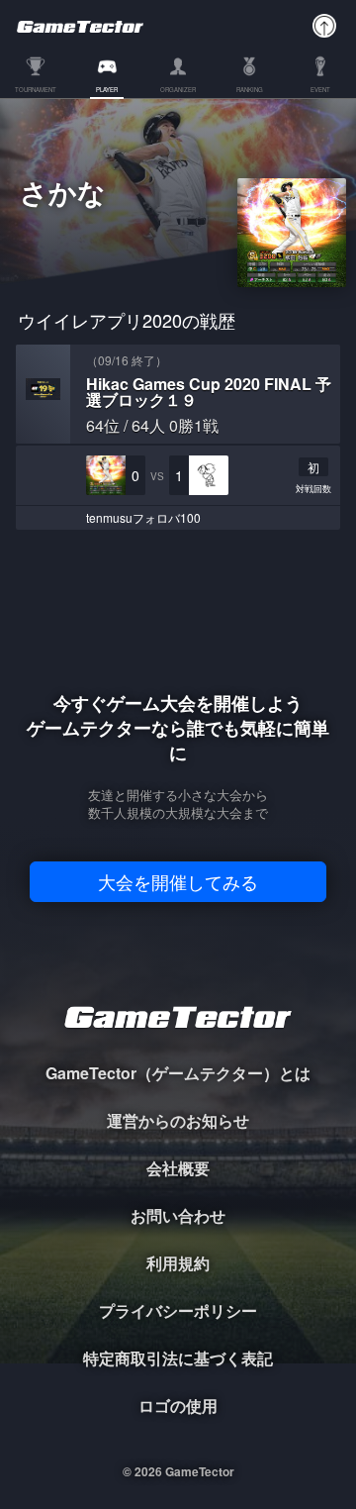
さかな (63, 195)
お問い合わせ (178, 1215)
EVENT (320, 90)
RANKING (249, 90)
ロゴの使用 (178, 1405)
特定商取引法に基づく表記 (178, 1358)
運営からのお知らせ (178, 1120)
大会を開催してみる (178, 881)
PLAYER (107, 90)
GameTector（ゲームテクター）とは (178, 1072)
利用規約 (178, 1263)
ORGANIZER (178, 90)
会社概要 (178, 1168)
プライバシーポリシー (178, 1310)
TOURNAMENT (35, 90)
